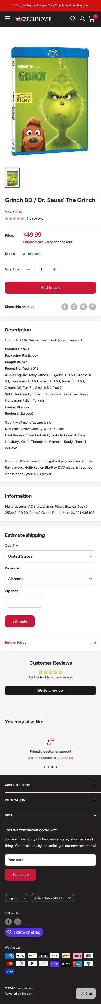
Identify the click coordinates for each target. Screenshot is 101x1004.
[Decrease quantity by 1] (28, 269)
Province (12, 568)
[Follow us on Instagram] (17, 921)
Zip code (12, 591)
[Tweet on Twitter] (83, 306)
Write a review (50, 690)
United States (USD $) (48, 898)
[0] (91, 19)
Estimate (19, 621)
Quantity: (12, 269)
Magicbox (13, 212)
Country (11, 545)
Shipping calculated (38, 242)
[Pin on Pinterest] (74, 306)
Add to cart (50, 287)
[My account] (82, 18)
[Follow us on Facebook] (8, 921)
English (12, 898)
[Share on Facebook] (64, 306)
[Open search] (73, 18)
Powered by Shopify (18, 993)
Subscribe (20, 874)
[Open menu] (7, 18)
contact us (64, 758)
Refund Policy (15, 643)
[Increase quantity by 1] (54, 269)
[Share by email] (92, 306)
